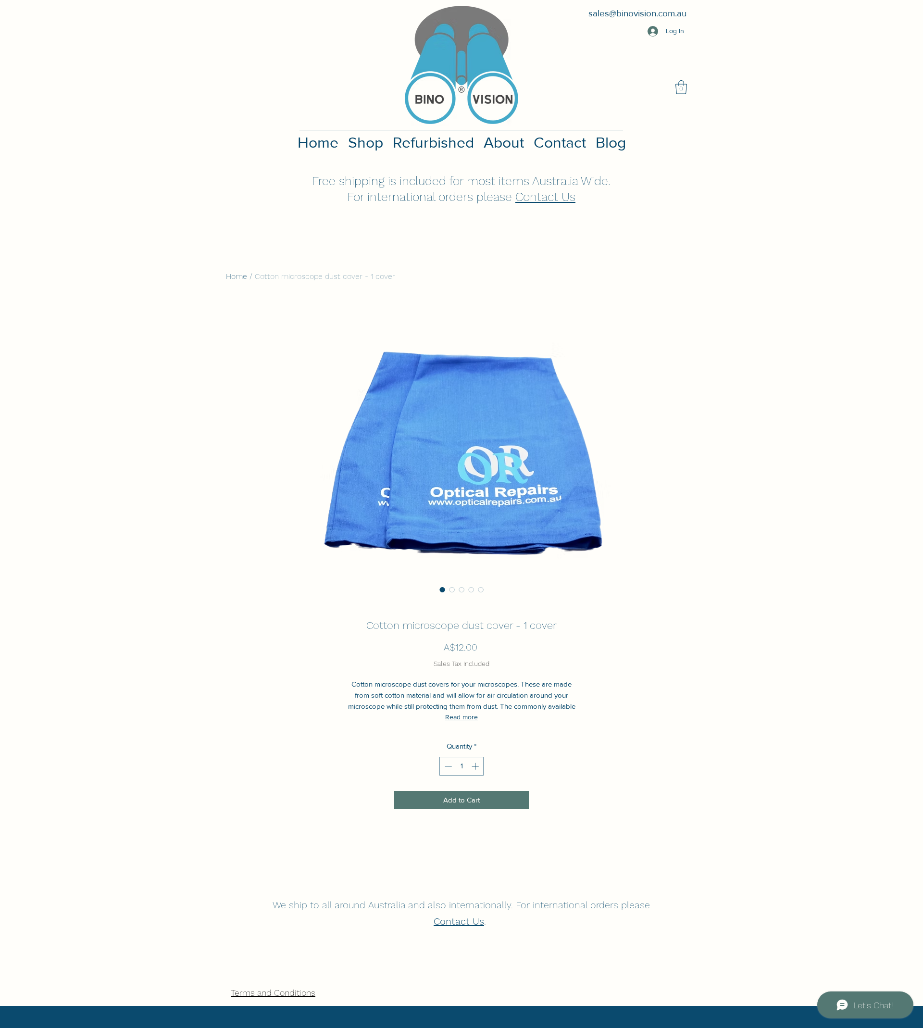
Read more (461, 717)
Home (236, 276)
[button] (681, 87)
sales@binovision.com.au (637, 13)
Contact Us (545, 197)
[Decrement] (447, 766)
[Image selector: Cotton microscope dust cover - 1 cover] (442, 589)
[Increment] (476, 766)
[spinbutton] (462, 766)
